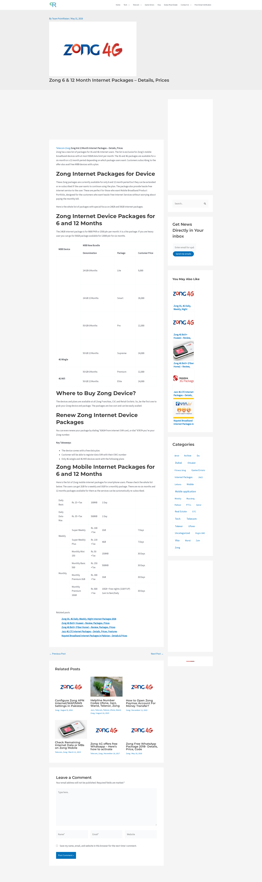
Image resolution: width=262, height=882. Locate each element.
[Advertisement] (106, 119)
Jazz (92, 710)
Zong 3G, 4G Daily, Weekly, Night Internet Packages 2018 (89, 618)
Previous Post (57, 654)
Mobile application (185, 491)
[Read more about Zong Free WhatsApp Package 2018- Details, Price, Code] (142, 729)
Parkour (178, 505)
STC (194, 511)
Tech (125, 5)
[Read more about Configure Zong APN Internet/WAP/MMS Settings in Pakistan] (71, 686)
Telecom (136, 5)
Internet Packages (184, 477)
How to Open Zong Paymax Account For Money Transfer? (141, 703)
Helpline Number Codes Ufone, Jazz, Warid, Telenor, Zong (105, 703)
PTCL (188, 504)
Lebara (178, 484)
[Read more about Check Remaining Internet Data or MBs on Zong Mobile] (71, 729)
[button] (128, 5)
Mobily (178, 498)
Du (198, 455)
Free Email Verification (203, 5)
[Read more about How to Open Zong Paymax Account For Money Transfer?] (142, 686)
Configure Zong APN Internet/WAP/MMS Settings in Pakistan (69, 703)
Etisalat (192, 462)
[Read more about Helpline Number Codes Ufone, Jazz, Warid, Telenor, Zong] (106, 686)
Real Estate (181, 511)
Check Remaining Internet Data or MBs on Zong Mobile (69, 745)
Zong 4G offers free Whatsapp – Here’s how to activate (103, 746)
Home (118, 5)
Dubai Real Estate (171, 5)
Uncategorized (182, 533)
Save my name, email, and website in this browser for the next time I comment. (98, 845)
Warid (118, 710)
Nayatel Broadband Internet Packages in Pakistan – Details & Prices (94, 635)
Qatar (198, 505)
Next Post (157, 654)
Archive (187, 455)
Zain (198, 540)
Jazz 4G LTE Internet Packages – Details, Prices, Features (89, 631)
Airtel (177, 455)
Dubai (178, 462)
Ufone (112, 710)
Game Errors (149, 5)
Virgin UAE (200, 533)
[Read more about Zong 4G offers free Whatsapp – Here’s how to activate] (106, 729)
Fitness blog (180, 470)
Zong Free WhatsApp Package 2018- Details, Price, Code (142, 746)
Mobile (190, 484)
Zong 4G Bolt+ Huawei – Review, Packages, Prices (86, 623)
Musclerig (190, 498)
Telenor (106, 710)
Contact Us (185, 5)
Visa (159, 5)
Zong (67, 148)
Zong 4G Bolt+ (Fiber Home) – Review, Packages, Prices (88, 627)
